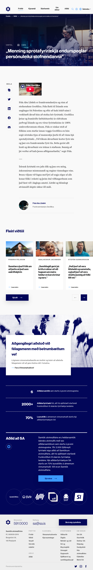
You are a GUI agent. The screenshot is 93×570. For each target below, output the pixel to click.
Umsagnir (63, 550)
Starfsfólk (80, 538)
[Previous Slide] (75, 297)
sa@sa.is (39, 523)
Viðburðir (63, 534)
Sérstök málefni (32, 545)
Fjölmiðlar (80, 557)
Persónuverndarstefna (14, 566)
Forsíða (8, 16)
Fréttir (31, 534)
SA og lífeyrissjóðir (64, 545)
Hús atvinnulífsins (81, 552)
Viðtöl (15, 16)
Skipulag (80, 544)
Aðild (31, 557)
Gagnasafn (64, 553)
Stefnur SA (81, 541)
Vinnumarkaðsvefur (50, 534)
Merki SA (80, 560)
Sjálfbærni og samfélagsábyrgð (66, 558)
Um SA (79, 534)
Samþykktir (81, 547)
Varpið (31, 541)
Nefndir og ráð (65, 541)
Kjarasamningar (48, 538)
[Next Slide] (84, 297)
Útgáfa (62, 538)
